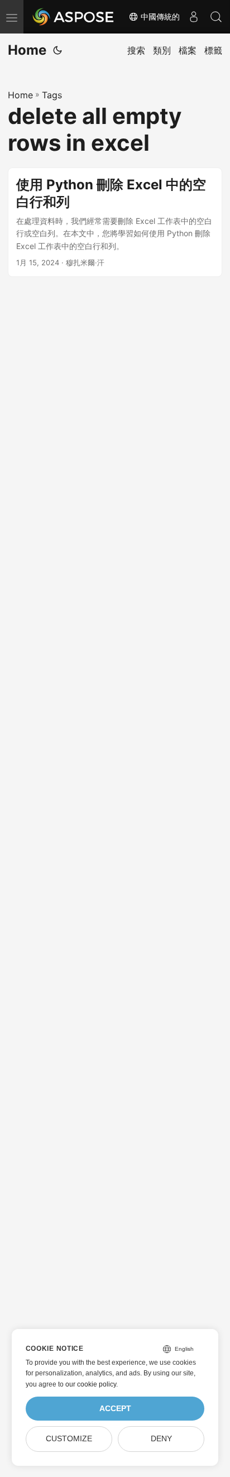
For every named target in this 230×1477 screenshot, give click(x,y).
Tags (52, 95)
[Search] (216, 17)
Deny (161, 1439)
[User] (194, 17)
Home (27, 50)
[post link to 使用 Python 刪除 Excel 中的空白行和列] (115, 222)
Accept (115, 1408)
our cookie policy (90, 1384)
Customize (69, 1439)
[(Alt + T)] (57, 50)
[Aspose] (74, 17)
